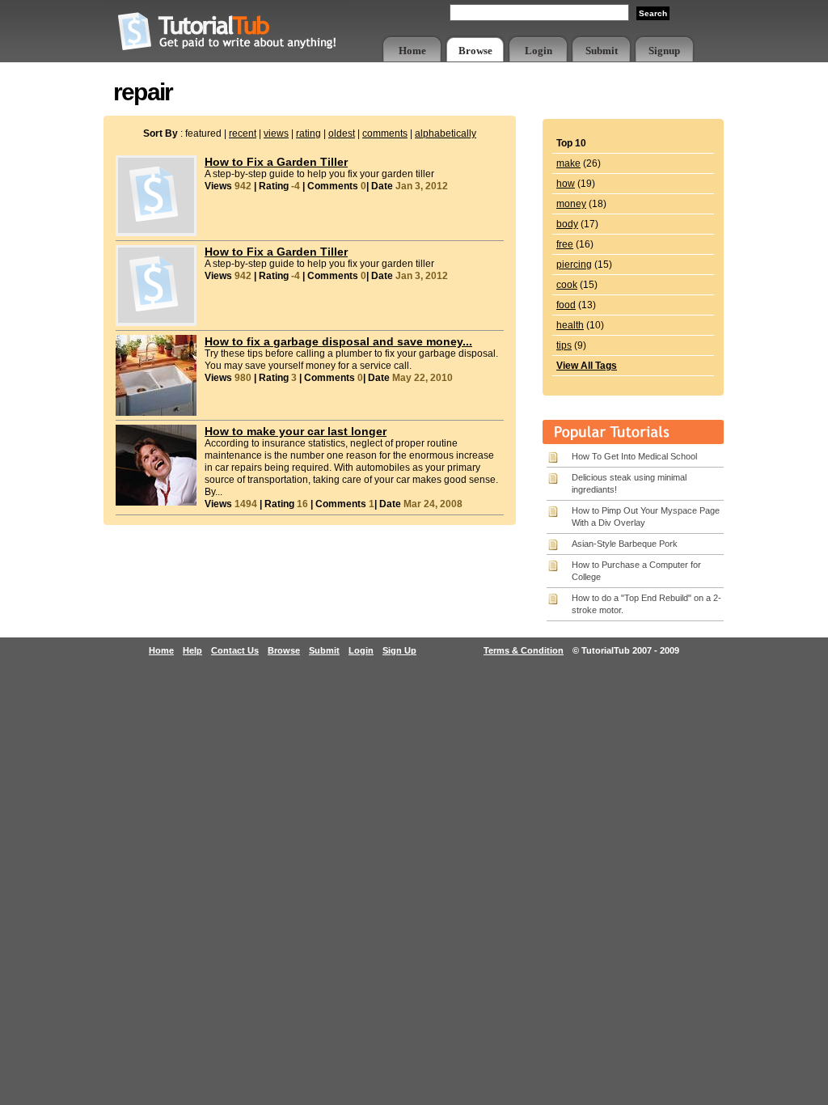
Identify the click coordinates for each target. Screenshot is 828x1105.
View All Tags (586, 365)
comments (385, 133)
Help (192, 650)
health (570, 325)
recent (242, 133)
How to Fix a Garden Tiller (276, 161)
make (568, 163)
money (571, 204)
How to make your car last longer (296, 431)
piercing (574, 264)
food (566, 305)
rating (308, 133)
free (564, 244)
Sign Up (399, 650)
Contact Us (235, 650)
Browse (475, 50)
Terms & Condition (524, 650)
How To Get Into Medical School (634, 456)
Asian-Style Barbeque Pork (625, 543)
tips (564, 345)
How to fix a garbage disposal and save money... (338, 341)
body (567, 224)
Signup (664, 50)
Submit (601, 50)
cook (566, 284)
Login (538, 50)
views (276, 133)
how (565, 183)
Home (412, 50)
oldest (341, 133)
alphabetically (445, 133)
